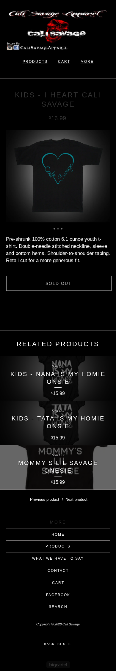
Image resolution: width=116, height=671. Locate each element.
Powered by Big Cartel (58, 664)
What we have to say (58, 558)
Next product (76, 499)
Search (58, 607)
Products (35, 62)
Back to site (58, 644)
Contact (58, 571)
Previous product (44, 499)
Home (58, 534)
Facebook (58, 595)
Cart (64, 62)
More (87, 62)
